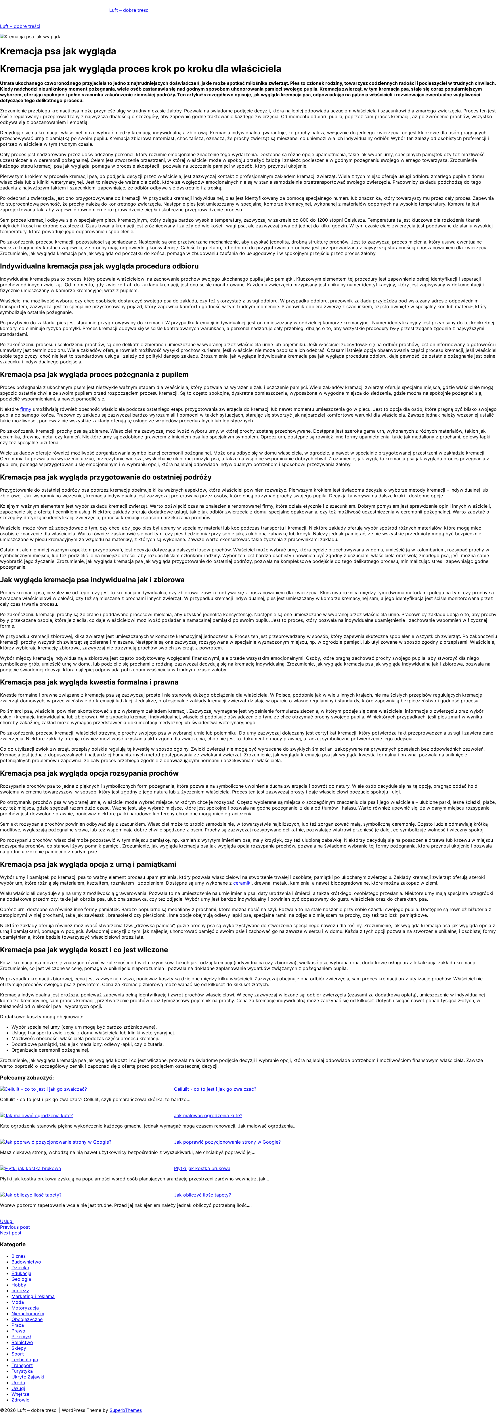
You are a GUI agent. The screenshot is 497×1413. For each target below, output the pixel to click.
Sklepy (19, 1348)
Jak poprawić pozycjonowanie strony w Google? (227, 1142)
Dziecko (20, 1267)
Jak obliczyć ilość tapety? (202, 1195)
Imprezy (20, 1290)
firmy (25, 409)
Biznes (19, 1256)
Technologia (25, 1359)
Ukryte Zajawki (28, 1377)
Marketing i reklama (33, 1296)
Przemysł (21, 1336)
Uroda (18, 1382)
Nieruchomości (28, 1313)
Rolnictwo (22, 1342)
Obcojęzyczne (27, 1319)
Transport (22, 1365)
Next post (11, 1233)
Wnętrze (20, 1394)
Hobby (19, 1285)
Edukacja (21, 1273)
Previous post (15, 1227)
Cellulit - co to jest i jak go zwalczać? (215, 1089)
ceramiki (242, 883)
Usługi (7, 1221)
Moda (18, 1302)
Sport (18, 1354)
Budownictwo (26, 1262)
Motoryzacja (25, 1308)
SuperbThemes (126, 1410)
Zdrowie (20, 1400)
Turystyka (22, 1371)
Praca (18, 1325)
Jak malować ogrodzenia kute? (208, 1115)
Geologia (21, 1279)
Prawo (18, 1331)
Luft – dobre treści (129, 10)
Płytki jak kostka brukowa (202, 1168)
